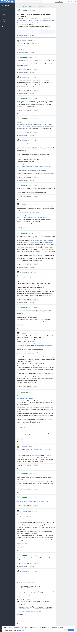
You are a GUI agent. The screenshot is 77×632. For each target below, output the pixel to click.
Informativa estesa (20, 630)
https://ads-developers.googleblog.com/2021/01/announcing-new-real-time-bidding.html (36, 20)
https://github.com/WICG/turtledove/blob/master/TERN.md (30, 406)
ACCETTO (71, 630)
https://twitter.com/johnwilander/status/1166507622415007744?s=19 (32, 217)
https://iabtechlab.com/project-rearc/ (25, 398)
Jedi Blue (35, 533)
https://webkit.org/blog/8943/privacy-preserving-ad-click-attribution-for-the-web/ (34, 124)
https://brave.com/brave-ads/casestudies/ (43, 345)
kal (20, 40)
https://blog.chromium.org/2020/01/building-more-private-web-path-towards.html (32, 587)
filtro (22, 10)
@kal (36, 57)
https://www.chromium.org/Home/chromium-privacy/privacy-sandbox (30, 611)
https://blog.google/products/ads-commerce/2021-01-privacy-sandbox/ (32, 501)
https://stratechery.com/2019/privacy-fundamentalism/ (41, 240)
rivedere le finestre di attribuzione (27, 371)
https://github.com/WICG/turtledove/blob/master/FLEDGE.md (30, 28)
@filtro (35, 40)
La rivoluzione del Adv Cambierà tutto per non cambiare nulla (38, 166)
